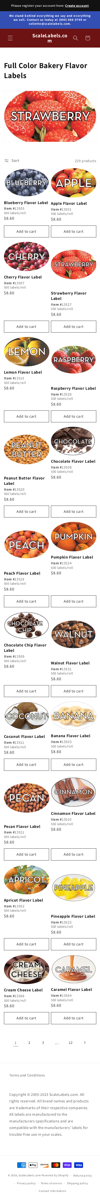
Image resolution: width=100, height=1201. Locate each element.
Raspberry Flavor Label (73, 388)
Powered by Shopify (55, 1175)
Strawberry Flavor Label (69, 296)
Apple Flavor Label (69, 203)
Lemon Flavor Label (23, 372)
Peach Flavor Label (22, 573)
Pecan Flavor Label (22, 826)
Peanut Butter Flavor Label (24, 481)
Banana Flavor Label (70, 735)
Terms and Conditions (27, 1075)
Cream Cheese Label (23, 990)
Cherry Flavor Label (23, 277)
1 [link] (16, 1042)
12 (71, 1042)
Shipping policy (77, 1183)
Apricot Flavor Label (23, 900)
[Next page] (84, 1042)
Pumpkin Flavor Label (72, 557)
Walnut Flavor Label (70, 663)
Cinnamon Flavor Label (73, 813)
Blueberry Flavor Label (26, 202)
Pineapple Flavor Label (73, 916)
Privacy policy (26, 1183)
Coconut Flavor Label (24, 736)
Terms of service (51, 1183)
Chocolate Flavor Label (73, 461)
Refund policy (82, 1175)
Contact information (52, 1191)
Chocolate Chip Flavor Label (25, 647)
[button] (10, 38)
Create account (77, 5)
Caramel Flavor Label (71, 989)
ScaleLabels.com (30, 1175)
